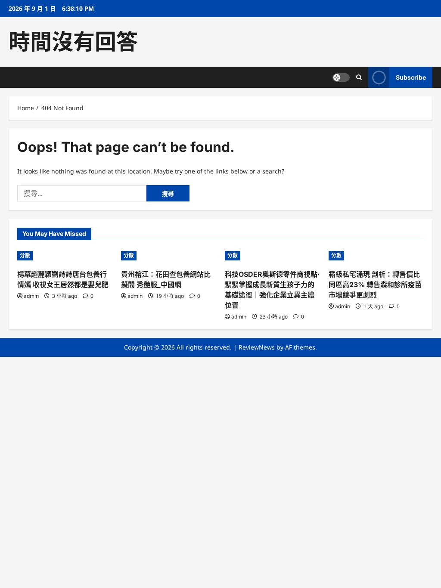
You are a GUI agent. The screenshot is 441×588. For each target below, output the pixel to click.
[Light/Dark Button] (341, 77)
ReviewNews (257, 347)
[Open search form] (359, 77)
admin (31, 296)
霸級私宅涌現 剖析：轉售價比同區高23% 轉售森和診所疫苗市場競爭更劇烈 (375, 284)
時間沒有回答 (73, 42)
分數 (25, 255)
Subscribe (411, 77)
